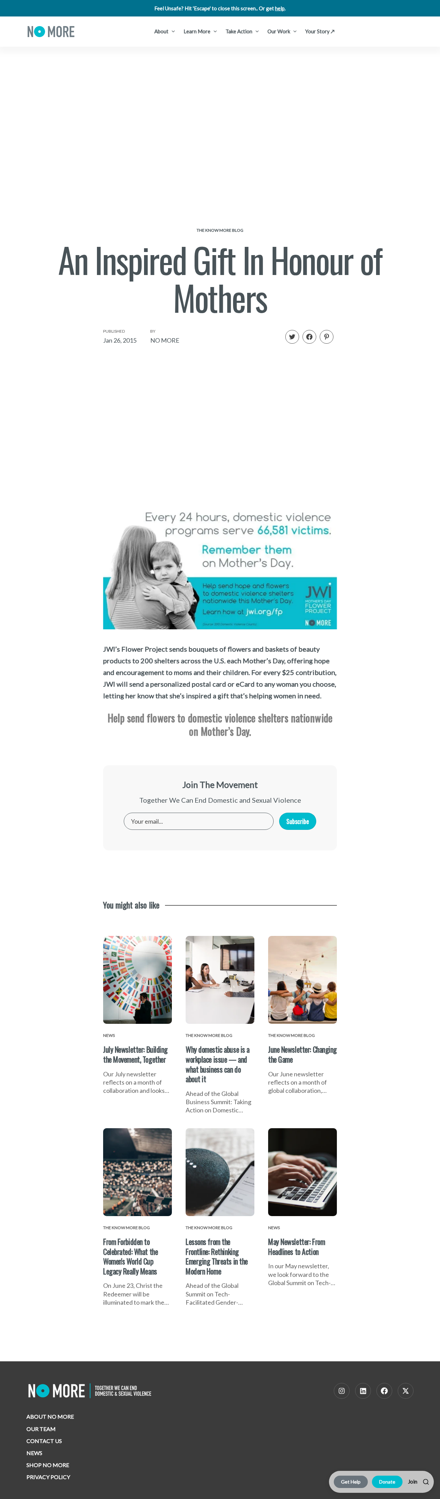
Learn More (197, 31)
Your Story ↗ (319, 31)
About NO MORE (50, 1416)
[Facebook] (384, 1391)
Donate (387, 1482)
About (161, 31)
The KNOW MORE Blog (220, 230)
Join (412, 1481)
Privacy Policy (48, 1477)
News (34, 1453)
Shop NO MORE (47, 1465)
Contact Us (44, 1441)
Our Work (279, 31)
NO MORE (164, 340)
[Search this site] (426, 1482)
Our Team (41, 1429)
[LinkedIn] (363, 1391)
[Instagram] (342, 1391)
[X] (406, 1391)
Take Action (239, 31)
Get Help (351, 1482)
